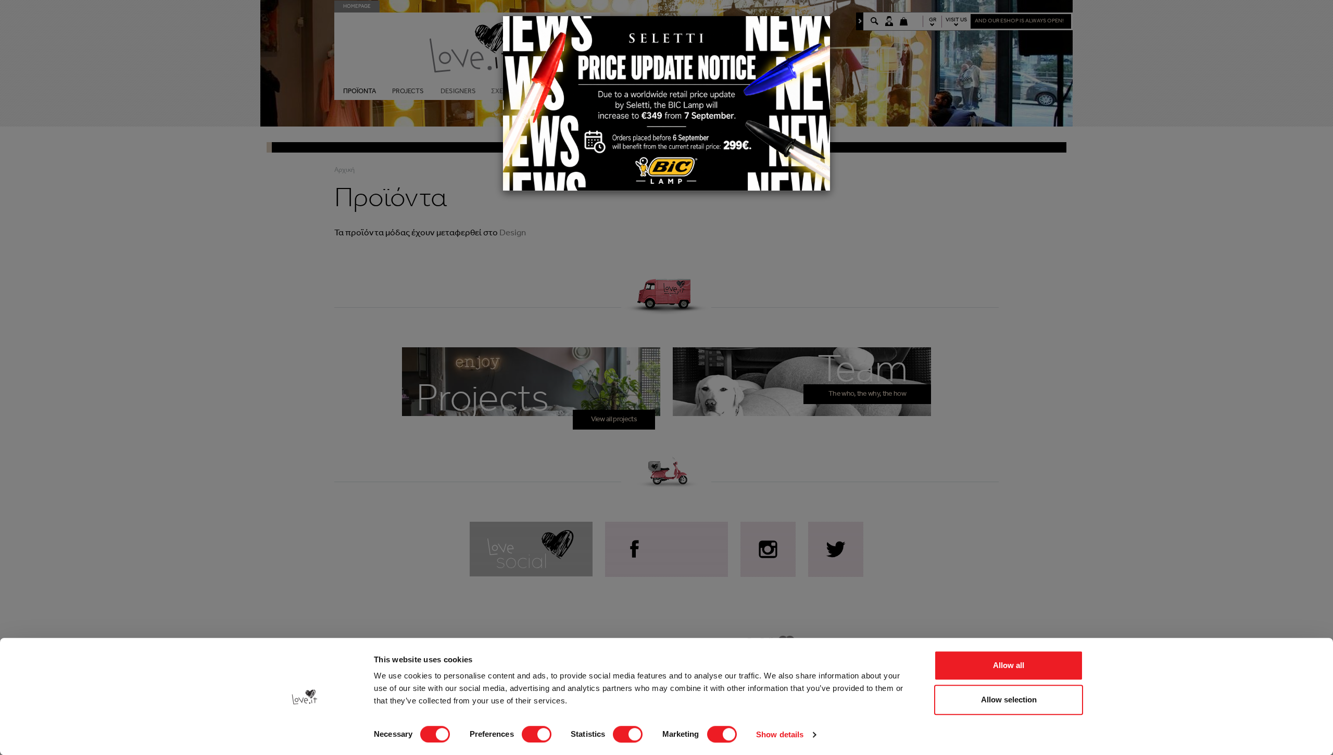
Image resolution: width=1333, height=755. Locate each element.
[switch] (536, 734)
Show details (779, 734)
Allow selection (1009, 699)
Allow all (1008, 665)
